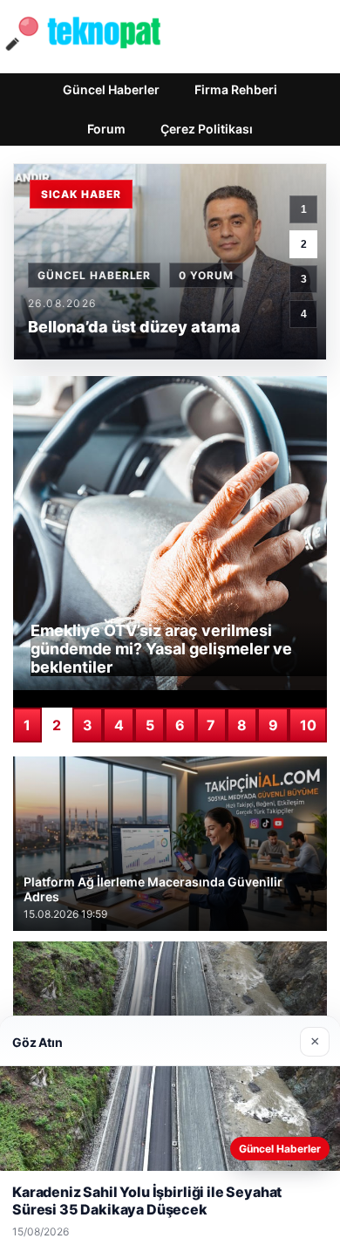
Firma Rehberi (235, 89)
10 (308, 725)
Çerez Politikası (206, 128)
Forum (106, 128)
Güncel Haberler (111, 89)
